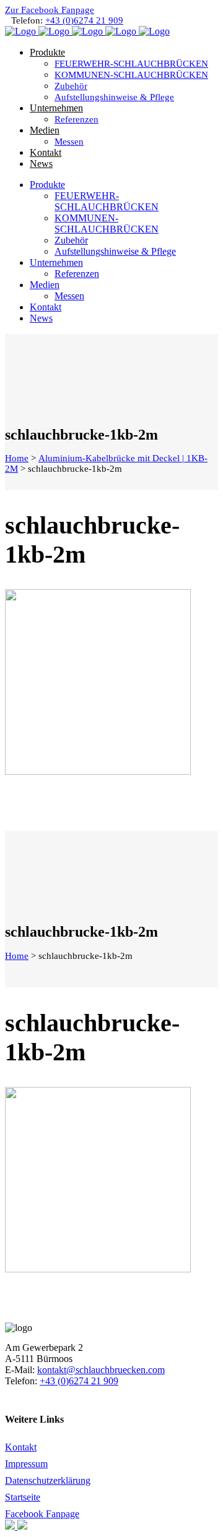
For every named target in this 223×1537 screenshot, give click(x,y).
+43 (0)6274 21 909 (84, 20)
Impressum (26, 1463)
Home (16, 458)
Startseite (22, 1497)
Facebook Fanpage (42, 1514)
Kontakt (21, 1447)
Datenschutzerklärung (47, 1480)
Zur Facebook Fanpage (49, 10)
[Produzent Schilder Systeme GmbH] (11, 1526)
